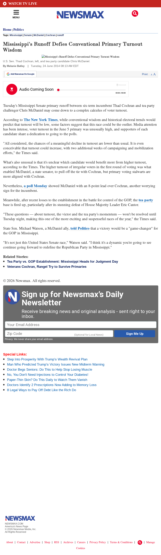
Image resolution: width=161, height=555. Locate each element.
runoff (60, 35)
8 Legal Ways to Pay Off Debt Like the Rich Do (41, 390)
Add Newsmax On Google (22, 74)
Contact (21, 542)
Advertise (35, 542)
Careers (81, 542)
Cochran (50, 35)
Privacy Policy (98, 542)
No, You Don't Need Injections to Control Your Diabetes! (47, 375)
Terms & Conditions (121, 542)
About (9, 542)
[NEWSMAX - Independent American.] (80, 15)
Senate (28, 35)
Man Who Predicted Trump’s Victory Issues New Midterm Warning (55, 364)
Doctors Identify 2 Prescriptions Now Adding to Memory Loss (52, 385)
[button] (135, 13)
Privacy (9, 339)
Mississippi (16, 35)
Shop (47, 542)
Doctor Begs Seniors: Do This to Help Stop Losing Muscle (49, 369)
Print (145, 74)
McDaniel (39, 35)
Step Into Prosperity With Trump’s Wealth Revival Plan (47, 359)
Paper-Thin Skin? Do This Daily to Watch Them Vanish (47, 380)
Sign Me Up (135, 334)
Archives (68, 542)
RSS (56, 542)
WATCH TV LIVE (22, 4)
